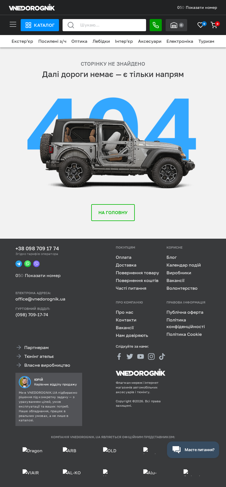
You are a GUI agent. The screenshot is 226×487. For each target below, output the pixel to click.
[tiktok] (162, 356)
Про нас (124, 312)
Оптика (79, 41)
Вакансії (175, 280)
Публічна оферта (184, 312)
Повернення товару (137, 272)
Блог (171, 257)
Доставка (126, 265)
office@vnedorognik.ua (40, 299)
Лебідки (101, 41)
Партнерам (36, 347)
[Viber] (36, 263)
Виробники (178, 272)
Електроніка (179, 41)
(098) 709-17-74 (31, 314)
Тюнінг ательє (39, 356)
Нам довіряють (132, 335)
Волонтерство (182, 288)
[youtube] (140, 356)
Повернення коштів (137, 280)
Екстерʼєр (22, 41)
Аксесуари (150, 41)
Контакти (126, 319)
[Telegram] (18, 263)
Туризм (206, 41)
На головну (113, 212)
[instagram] (151, 356)
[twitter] (130, 356)
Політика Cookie (184, 334)
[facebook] (119, 356)
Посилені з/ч (52, 41)
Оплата (123, 257)
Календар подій (183, 265)
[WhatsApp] (27, 263)
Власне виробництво (47, 365)
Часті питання (131, 288)
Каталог (44, 25)
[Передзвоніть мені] (156, 25)
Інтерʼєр (124, 41)
